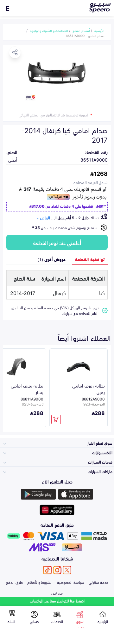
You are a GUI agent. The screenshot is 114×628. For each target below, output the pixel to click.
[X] (67, 570)
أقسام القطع (81, 30)
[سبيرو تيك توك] (47, 570)
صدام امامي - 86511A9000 (85, 35)
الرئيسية (99, 30)
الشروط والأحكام (40, 582)
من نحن (57, 592)
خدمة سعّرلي (98, 582)
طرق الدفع (14, 582)
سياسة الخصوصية (70, 582)
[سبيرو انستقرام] (57, 570)
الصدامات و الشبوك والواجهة (49, 30)
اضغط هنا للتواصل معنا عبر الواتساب (57, 600)
